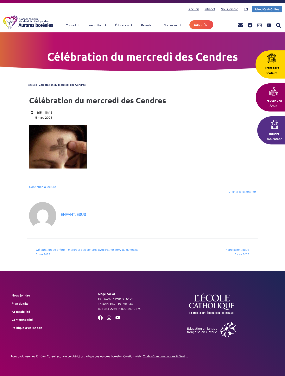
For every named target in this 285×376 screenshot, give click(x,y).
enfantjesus (73, 214)
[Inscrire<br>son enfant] (274, 124)
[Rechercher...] (278, 25)
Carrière (201, 25)
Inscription (95, 25)
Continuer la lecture (42, 187)
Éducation (122, 25)
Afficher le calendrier (242, 191)
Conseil (71, 25)
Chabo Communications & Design (165, 356)
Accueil (32, 85)
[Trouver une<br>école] (273, 91)
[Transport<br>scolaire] (272, 58)
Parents (146, 25)
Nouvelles (170, 25)
